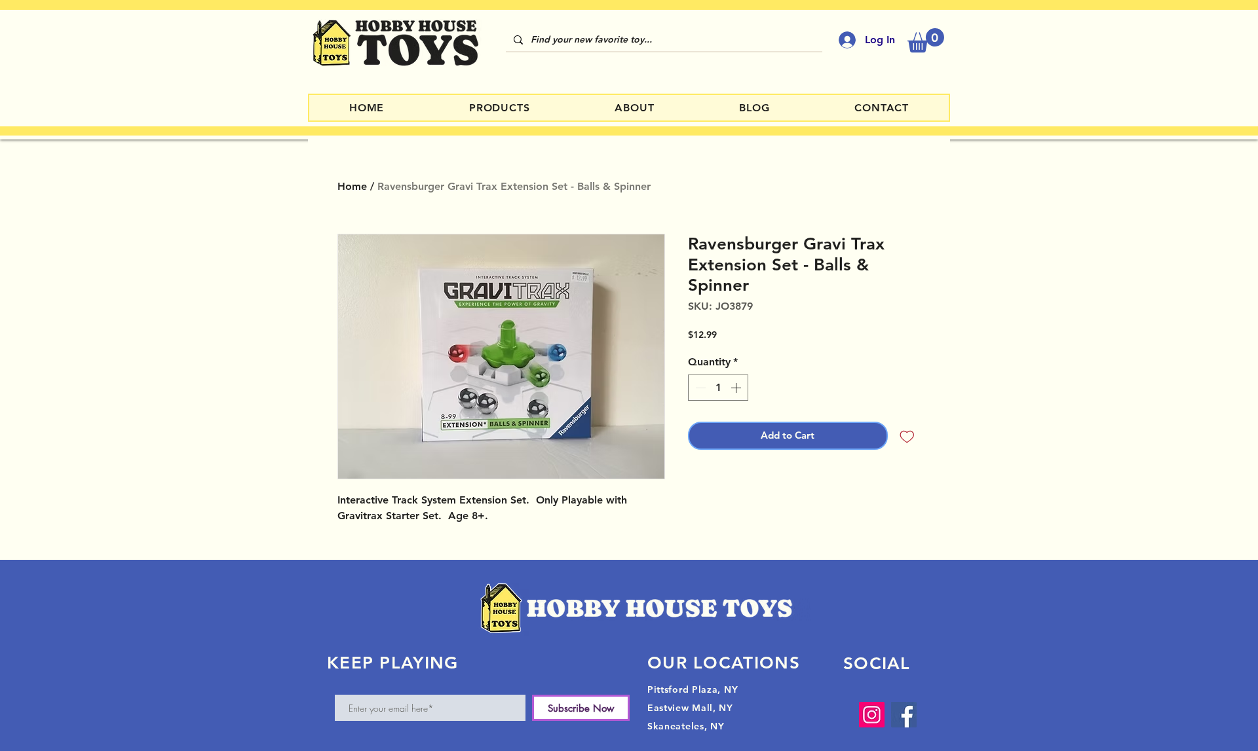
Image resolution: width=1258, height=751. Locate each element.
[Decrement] (699, 387)
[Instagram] (872, 714)
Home (352, 186)
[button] (925, 40)
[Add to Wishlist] (907, 436)
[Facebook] (904, 714)
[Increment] (737, 387)
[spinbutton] (718, 387)
